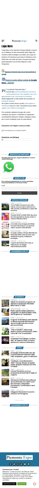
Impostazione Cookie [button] (9, 483)
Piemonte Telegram (8, 101)
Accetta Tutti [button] (21, 483)
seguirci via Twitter (8, 108)
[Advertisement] (19, 19)
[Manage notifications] (34, 483)
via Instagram (20, 108)
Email (3, 185)
